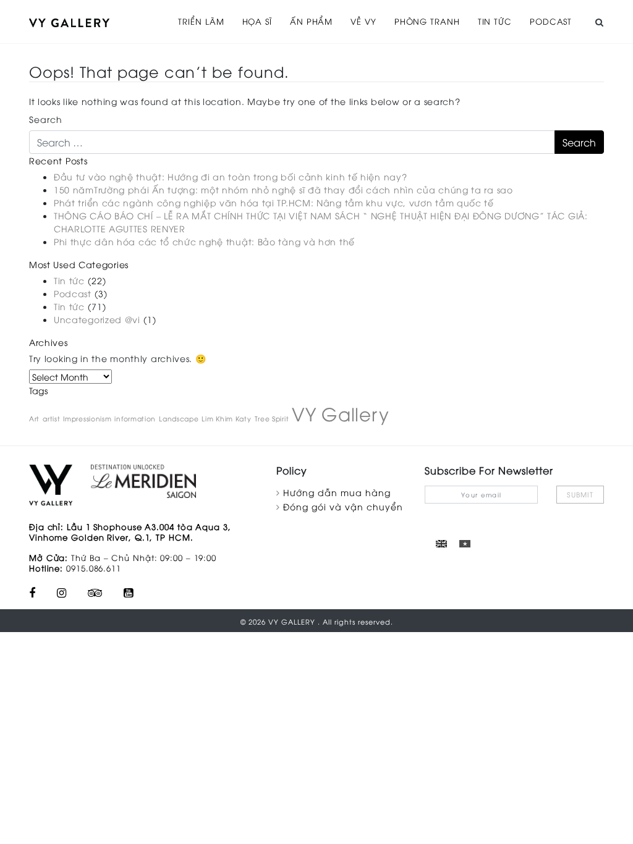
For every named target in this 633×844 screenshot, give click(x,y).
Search (45, 119)
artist (51, 418)
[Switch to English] (441, 543)
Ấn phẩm (311, 21)
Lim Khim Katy (226, 418)
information (135, 418)
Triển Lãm (201, 21)
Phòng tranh (427, 21)
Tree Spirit (272, 418)
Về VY (363, 21)
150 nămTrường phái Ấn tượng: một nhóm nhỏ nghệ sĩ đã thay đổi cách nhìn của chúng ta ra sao (283, 189)
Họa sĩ (257, 21)
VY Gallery (340, 413)
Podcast (551, 21)
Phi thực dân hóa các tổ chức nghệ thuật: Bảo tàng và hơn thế (204, 241)
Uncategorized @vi (97, 319)
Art (34, 418)
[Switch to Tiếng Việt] (465, 543)
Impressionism (87, 418)
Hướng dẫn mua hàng (337, 492)
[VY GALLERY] (69, 21)
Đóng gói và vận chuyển (343, 506)
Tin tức (495, 21)
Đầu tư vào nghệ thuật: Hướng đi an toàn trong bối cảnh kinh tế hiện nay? (230, 176)
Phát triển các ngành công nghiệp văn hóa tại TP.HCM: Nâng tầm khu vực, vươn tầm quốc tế (274, 202)
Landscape (178, 418)
